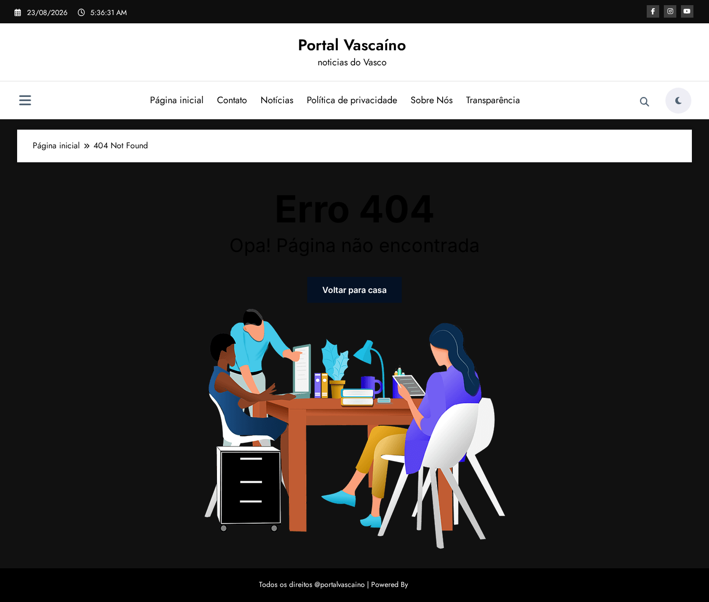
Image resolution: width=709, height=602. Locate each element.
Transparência (493, 100)
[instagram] (670, 11)
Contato (232, 100)
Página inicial (176, 100)
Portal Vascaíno (352, 45)
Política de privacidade (352, 100)
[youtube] (687, 11)
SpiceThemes (430, 584)
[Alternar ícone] (25, 101)
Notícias (277, 100)
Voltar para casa (354, 290)
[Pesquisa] (645, 102)
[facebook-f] (653, 11)
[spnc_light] (678, 101)
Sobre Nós (432, 100)
